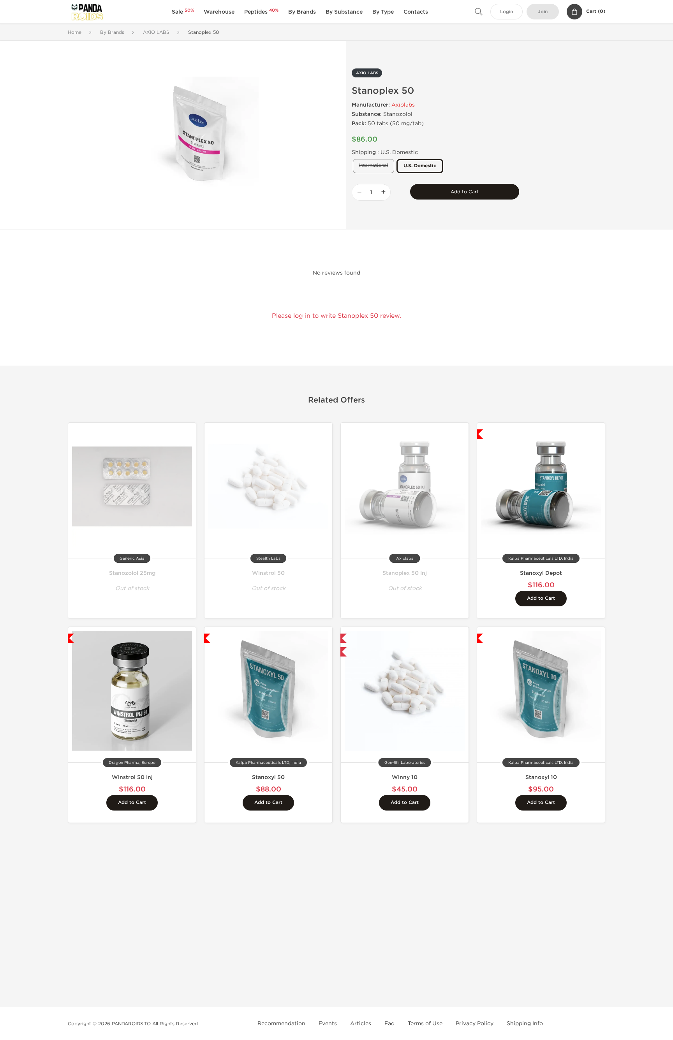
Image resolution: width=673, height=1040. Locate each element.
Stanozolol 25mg (132, 573)
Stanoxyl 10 (541, 777)
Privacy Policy (474, 1023)
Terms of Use (425, 1023)
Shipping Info (525, 1023)
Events (328, 1023)
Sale (183, 12)
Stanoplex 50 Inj (404, 573)
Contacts (415, 12)
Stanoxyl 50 (268, 777)
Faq (389, 1023)
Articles (360, 1023)
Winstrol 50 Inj (132, 777)
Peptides (261, 12)
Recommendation (281, 1023)
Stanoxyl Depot (541, 573)
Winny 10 (405, 777)
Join (543, 12)
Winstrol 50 (268, 573)
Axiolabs (403, 105)
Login (506, 12)
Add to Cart (465, 191)
